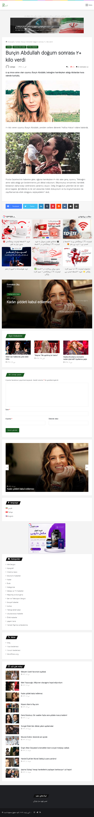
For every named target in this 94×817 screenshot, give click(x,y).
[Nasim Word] (5, 5)
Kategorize (11, 587)
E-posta (9, 419)
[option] (47, 304)
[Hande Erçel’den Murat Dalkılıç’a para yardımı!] (12, 762)
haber (9, 579)
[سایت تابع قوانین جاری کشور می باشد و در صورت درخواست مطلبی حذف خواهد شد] (47, 25)
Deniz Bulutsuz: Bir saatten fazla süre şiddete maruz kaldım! (44, 715)
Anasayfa (10, 42)
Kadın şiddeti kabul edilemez (31, 693)
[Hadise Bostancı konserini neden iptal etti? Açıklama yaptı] (75, 348)
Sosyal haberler (12, 602)
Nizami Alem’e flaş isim (19, 489)
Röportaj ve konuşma (15, 595)
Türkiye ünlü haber (19, 47)
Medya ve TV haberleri (15, 591)
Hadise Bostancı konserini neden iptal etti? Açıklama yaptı (75, 358)
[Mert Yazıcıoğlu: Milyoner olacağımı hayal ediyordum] (12, 686)
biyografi (10, 568)
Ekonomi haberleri (14, 576)
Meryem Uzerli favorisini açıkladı (33, 672)
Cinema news (12, 572)
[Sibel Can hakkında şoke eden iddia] (18, 348)
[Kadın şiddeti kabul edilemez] (12, 697)
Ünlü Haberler (32, 47)
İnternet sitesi (53, 419)
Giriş (8, 643)
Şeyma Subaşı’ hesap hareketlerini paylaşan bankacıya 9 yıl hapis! (46, 769)
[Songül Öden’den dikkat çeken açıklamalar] (12, 729)
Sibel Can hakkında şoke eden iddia (17, 358)
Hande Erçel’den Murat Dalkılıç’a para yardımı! (38, 759)
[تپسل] (30, 524)
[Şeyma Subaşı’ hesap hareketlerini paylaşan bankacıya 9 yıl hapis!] (12, 773)
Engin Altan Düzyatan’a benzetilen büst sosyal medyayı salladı (45, 748)
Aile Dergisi (11, 564)
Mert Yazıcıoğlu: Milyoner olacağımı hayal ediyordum (41, 682)
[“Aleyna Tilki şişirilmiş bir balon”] (46, 347)
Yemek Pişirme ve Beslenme (17, 625)
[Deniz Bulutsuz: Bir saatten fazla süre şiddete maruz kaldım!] (12, 718)
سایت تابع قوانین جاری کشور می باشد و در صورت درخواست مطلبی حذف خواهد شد (47, 16)
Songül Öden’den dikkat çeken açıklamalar (37, 726)
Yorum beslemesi (13, 650)
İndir (9, 583)
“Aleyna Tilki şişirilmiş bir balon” (46, 355)
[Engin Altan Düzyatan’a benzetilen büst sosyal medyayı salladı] (12, 751)
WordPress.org (12, 654)
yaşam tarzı (11, 621)
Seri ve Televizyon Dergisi (16, 598)
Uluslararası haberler (15, 614)
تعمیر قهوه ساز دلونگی (40, 801)
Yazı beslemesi (12, 646)
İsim (8, 409)
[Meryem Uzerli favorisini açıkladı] (12, 675)
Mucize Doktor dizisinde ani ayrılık (34, 737)
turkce (18, 42)
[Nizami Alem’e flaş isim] (12, 707)
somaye (12, 67)
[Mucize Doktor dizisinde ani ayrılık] (12, 740)
